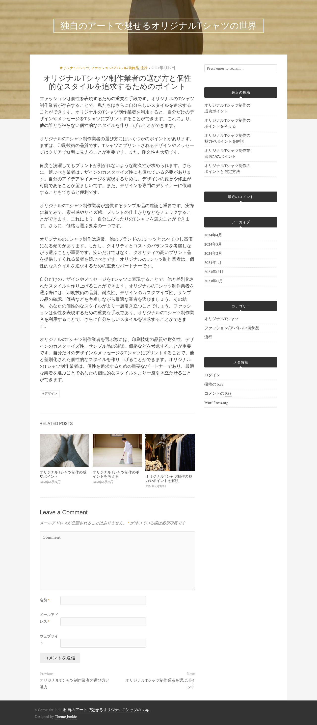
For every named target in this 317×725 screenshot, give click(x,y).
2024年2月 (213, 253)
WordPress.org (216, 402)
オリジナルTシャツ (74, 68)
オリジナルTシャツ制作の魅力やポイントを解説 (168, 478)
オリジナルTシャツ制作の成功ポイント (63, 474)
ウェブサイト (49, 639)
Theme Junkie (66, 716)
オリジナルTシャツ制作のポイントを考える (116, 474)
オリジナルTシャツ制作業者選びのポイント (227, 153)
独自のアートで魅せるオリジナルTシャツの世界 (106, 710)
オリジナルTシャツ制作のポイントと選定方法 (227, 168)
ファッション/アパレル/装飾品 (115, 68)
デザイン (49, 393)
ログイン (212, 375)
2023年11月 (213, 281)
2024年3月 (213, 244)
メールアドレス (49, 618)
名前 (44, 600)
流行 (143, 68)
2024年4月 (213, 235)
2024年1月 (213, 262)
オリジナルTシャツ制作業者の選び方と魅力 (74, 684)
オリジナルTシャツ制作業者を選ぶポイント (160, 684)
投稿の (214, 384)
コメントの (218, 393)
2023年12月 (213, 272)
